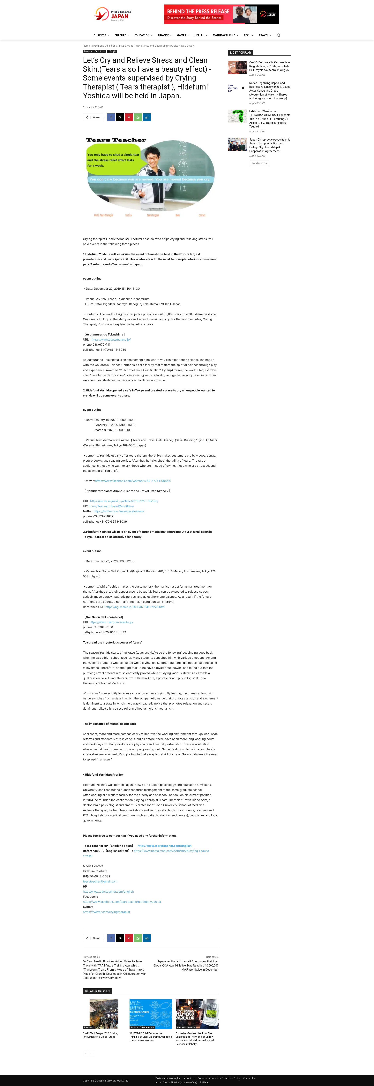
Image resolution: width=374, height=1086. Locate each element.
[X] (120, 117)
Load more (258, 163)
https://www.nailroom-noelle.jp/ (111, 622)
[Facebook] (111, 117)
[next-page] (91, 1053)
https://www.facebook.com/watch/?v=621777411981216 (133, 481)
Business (89, 1027)
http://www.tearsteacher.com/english (164, 846)
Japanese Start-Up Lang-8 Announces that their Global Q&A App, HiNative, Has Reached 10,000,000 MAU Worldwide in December (186, 965)
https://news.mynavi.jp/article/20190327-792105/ (124, 501)
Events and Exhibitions (104, 45)
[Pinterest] (129, 117)
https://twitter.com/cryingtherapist (106, 912)
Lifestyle (112, 51)
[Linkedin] (147, 117)
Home (86, 45)
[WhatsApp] (138, 117)
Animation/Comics (186, 1027)
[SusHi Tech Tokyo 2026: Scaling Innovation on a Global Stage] (104, 1014)
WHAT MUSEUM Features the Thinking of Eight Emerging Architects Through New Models (151, 1037)
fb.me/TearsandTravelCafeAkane (111, 506)
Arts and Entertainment (142, 1027)
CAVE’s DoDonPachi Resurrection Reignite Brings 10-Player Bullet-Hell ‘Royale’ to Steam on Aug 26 (269, 66)
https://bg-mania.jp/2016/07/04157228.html (135, 607)
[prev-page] (85, 1053)
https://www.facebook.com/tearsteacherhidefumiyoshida (122, 902)
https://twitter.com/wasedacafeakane (119, 511)
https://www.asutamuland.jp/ (111, 339)
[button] (278, 35)
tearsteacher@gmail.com (100, 881)
